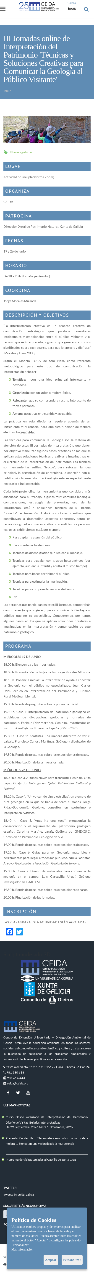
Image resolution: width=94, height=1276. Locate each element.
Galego (72, 3)
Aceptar (51, 1260)
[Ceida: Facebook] (8, 1092)
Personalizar (72, 1260)
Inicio (7, 91)
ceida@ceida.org (17, 1083)
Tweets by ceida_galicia (18, 1194)
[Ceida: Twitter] (18, 1092)
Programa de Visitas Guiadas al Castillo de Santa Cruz (41, 1159)
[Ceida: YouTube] (28, 1092)
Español (72, 8)
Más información (22, 1249)
